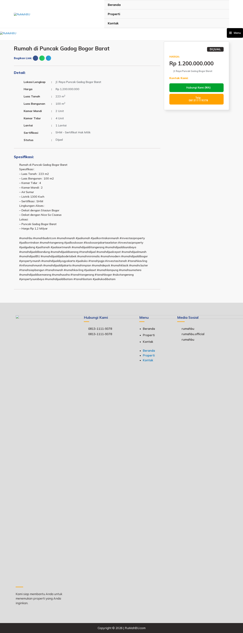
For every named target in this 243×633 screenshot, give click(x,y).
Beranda (114, 5)
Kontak (113, 23)
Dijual (215, 49)
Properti (114, 14)
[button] (35, 58)
